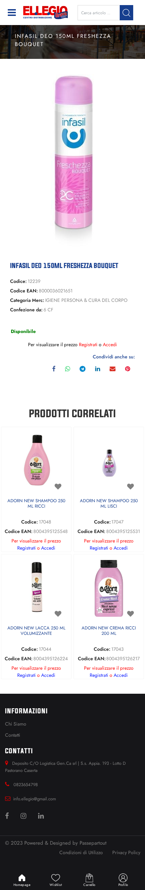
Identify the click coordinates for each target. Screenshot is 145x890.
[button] (126, 12)
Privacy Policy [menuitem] (126, 852)
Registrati (88, 344)
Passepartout (93, 843)
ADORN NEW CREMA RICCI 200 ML (109, 631)
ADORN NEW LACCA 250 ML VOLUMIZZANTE (36, 631)
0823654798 (25, 784)
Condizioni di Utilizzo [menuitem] (81, 852)
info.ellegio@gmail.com (34, 799)
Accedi (110, 344)
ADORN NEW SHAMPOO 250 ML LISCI (109, 503)
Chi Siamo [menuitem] (15, 723)
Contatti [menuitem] (12, 735)
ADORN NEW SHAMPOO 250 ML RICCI (36, 503)
